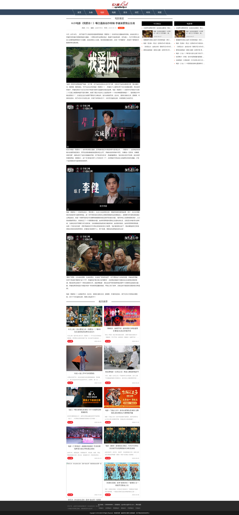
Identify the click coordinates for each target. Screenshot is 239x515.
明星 (160, 12)
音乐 (125, 12)
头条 (91, 12)
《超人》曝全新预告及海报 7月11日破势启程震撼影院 (84, 410)
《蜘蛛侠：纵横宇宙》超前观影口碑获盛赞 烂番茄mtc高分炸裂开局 (122, 329)
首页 (79, 12)
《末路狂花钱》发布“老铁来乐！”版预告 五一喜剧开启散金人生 (122, 483)
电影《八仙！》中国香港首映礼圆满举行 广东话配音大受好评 (196, 63)
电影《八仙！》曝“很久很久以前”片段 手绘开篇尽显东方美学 (196, 53)
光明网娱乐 (108, 508)
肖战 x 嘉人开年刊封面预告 (84, 373)
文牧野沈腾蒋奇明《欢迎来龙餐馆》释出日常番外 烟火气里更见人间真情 (167, 28)
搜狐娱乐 (123, 508)
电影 (102, 12)
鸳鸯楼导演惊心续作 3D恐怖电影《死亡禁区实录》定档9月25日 (164, 40)
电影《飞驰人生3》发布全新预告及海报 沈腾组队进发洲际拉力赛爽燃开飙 (122, 411)
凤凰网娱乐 (116, 508)
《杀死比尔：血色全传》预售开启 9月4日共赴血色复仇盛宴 (163, 46)
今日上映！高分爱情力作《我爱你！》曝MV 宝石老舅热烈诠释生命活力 (84, 330)
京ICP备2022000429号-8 (142, 513)
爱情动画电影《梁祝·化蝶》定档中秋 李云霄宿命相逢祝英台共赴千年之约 (167, 50)
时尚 (148, 12)
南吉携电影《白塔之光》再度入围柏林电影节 (122, 371)
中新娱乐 (137, 508)
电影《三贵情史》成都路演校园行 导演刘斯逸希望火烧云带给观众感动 (84, 447)
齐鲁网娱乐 (131, 508)
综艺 (137, 12)
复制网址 (121, 28)
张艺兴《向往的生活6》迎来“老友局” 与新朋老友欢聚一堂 (84, 500)
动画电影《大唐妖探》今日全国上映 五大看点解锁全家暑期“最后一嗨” (199, 60)
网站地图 (138, 504)
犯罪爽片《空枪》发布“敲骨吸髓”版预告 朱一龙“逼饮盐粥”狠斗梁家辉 (199, 57)
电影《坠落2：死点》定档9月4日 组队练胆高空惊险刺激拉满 (163, 43)
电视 (114, 12)
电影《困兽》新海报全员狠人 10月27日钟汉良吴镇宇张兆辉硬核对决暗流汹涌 (122, 446)
